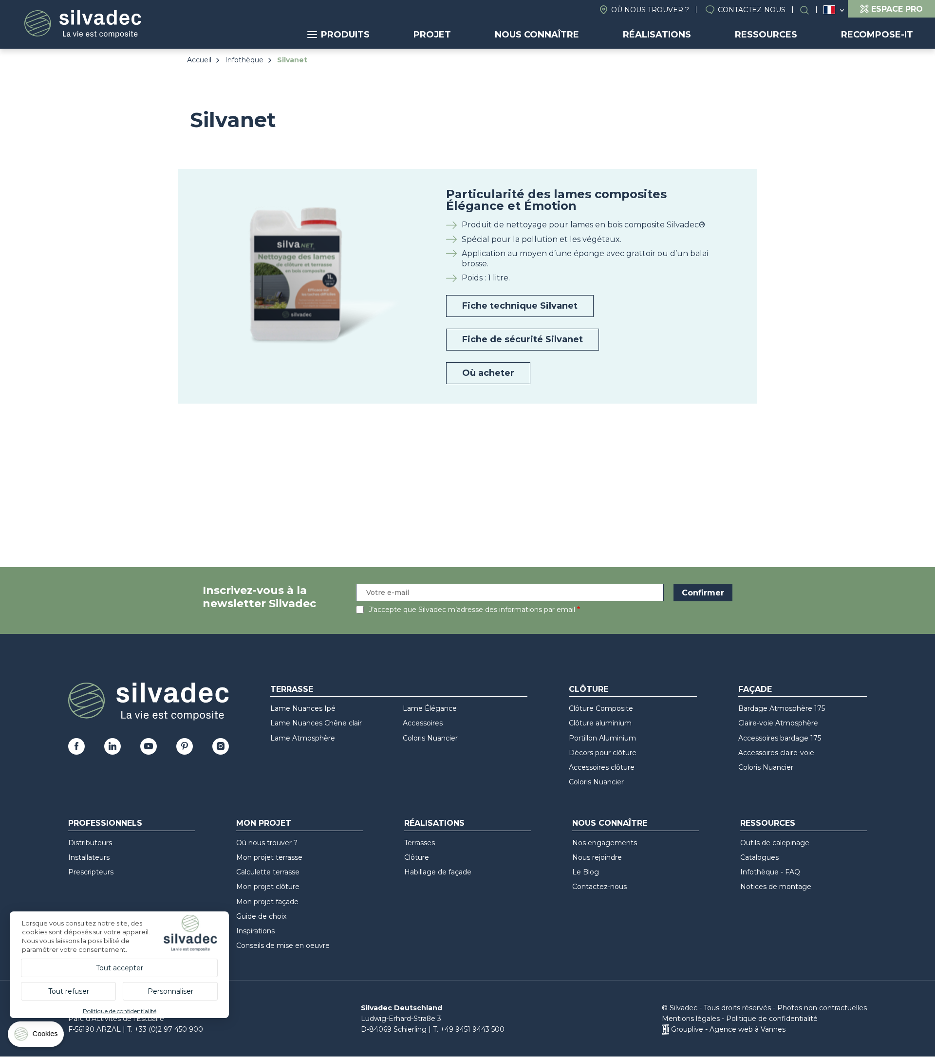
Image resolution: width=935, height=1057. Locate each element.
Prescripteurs (90, 872)
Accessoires (423, 723)
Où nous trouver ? (650, 9)
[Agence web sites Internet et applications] (665, 1029)
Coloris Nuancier (430, 738)
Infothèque (244, 60)
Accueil (199, 60)
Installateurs (89, 857)
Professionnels (105, 823)
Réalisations (657, 34)
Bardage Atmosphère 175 (781, 708)
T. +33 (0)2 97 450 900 (165, 1029)
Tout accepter (119, 968)
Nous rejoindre (597, 857)
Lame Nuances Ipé (303, 708)
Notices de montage (775, 886)
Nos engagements (604, 842)
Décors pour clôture (602, 752)
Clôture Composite (601, 708)
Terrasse (291, 689)
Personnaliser (170, 991)
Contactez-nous (751, 9)
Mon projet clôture (267, 886)
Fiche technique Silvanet (520, 305)
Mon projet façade (267, 901)
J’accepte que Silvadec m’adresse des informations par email (472, 609)
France (829, 9)
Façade (755, 689)
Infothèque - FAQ (770, 872)
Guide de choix (261, 916)
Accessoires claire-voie (776, 752)
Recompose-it (877, 34)
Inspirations (255, 931)
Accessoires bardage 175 (779, 738)
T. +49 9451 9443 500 (469, 1029)
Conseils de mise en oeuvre (283, 945)
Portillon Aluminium (602, 738)
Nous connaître (537, 34)
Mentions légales (691, 1018)
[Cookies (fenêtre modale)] (36, 1036)
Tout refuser (68, 991)
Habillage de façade (437, 872)
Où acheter (488, 373)
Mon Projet (263, 823)
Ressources (766, 34)
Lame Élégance (430, 708)
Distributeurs (90, 842)
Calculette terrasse (267, 872)
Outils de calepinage (774, 842)
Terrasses (419, 842)
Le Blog (585, 872)
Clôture (588, 689)
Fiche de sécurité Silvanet (522, 339)
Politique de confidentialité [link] (119, 1011)
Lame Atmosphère (302, 738)
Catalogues (759, 857)
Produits (345, 34)
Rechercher (809, 10)
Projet (432, 34)
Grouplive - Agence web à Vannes (728, 1029)
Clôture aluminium (600, 723)
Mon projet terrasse (269, 857)
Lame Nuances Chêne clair (316, 723)
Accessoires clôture (602, 767)
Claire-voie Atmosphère (778, 723)
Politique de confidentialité (772, 1018)
